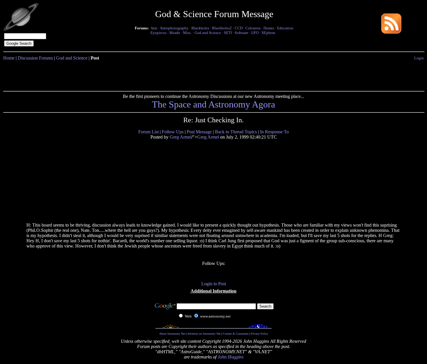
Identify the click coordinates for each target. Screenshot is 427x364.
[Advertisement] (213, 75)
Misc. (187, 33)
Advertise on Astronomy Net (203, 333)
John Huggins (230, 356)
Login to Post (213, 283)
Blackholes (200, 28)
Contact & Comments (236, 333)
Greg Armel (180, 137)
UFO (255, 33)
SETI (228, 33)
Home (9, 57)
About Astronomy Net (172, 333)
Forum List (148, 131)
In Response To (274, 131)
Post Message (199, 131)
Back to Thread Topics (236, 131)
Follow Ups (173, 131)
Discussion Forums (35, 57)
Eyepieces (158, 33)
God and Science (208, 33)
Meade (174, 33)
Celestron (253, 28)
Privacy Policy (259, 333)
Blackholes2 (222, 28)
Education (285, 28)
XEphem (268, 33)
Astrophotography (174, 28)
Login (419, 58)
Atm (153, 28)
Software (241, 33)
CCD (239, 28)
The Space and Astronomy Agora (213, 104)
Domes (268, 28)
